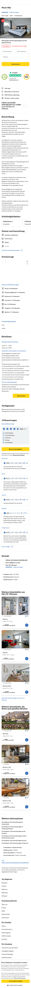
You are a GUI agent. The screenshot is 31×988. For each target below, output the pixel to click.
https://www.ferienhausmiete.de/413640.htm (15, 862)
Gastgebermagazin (8, 951)
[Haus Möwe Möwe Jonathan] (15, 606)
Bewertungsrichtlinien (18, 455)
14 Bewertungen (14, 12)
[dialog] (15, 974)
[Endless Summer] (15, 787)
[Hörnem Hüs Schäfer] (15, 720)
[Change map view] (4, 262)
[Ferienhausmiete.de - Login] (21, 2)
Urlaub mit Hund (17, 847)
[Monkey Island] (15, 754)
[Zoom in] (27, 261)
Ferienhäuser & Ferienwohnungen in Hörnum (15, 843)
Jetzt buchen (15, 64)
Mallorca (4, 889)
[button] (25, 2)
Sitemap (4, 896)
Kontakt (4, 939)
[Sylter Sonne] (15, 639)
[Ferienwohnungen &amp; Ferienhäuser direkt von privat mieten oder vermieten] (3, 2)
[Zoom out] (27, 264)
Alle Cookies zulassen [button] (15, 981)
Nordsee (4, 883)
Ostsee (4, 886)
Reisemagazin (6, 932)
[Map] (15, 270)
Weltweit (5, 893)
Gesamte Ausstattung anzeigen (11, 250)
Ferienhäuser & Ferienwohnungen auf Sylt (14, 840)
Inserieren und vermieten (10, 948)
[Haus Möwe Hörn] (15, 673)
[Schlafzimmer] (15, 28)
